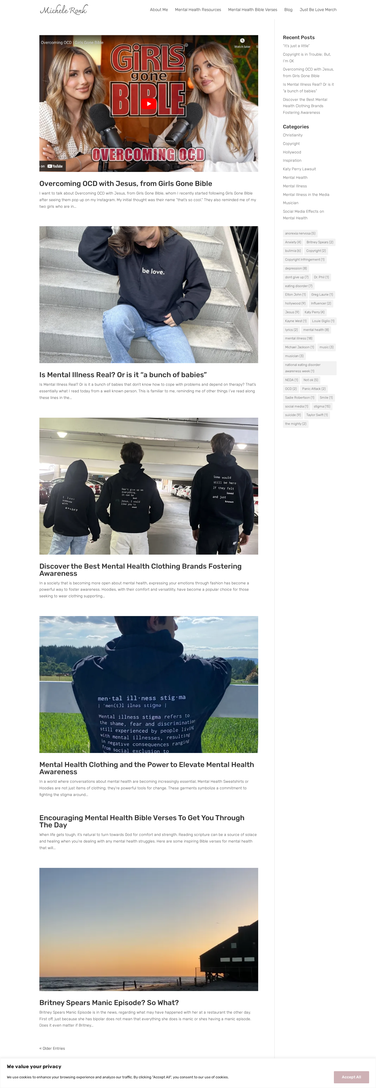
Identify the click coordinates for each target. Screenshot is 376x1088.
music (327, 347)
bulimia (293, 251)
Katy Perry (315, 312)
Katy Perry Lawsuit (299, 169)
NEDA (291, 380)
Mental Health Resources (198, 10)
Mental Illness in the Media (306, 194)
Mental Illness (295, 186)
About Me (159, 10)
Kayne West (296, 321)
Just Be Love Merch (318, 10)
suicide (293, 415)
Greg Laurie (322, 294)
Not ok (311, 380)
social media (296, 406)
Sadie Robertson (299, 397)
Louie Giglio (323, 321)
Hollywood (292, 152)
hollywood (295, 303)
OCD (291, 389)
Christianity (293, 135)
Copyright (291, 143)
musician (294, 356)
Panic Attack (314, 389)
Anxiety (293, 242)
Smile (326, 397)
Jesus (292, 312)
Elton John (295, 294)
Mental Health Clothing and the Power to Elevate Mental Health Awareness (146, 768)
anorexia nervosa (300, 233)
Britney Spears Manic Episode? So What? (109, 1002)
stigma (322, 406)
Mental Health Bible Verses (252, 10)
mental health (316, 330)
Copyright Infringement (305, 259)
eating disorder (298, 286)
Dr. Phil (321, 277)
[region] (188, 1073)
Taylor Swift (317, 415)
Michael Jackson (299, 347)
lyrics (291, 330)
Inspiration (292, 160)
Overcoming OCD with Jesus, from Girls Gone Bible (125, 183)
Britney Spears (320, 242)
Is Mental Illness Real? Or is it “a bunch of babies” (123, 375)
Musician (290, 203)
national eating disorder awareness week (302, 368)
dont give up (297, 277)
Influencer (321, 303)
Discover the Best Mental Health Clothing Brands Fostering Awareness (140, 570)
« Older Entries (52, 1048)
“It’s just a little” (296, 46)
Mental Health (295, 177)
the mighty (295, 424)
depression (296, 268)
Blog (288, 10)
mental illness (298, 338)
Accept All (351, 1077)
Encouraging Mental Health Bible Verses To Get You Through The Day (141, 821)
